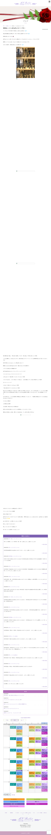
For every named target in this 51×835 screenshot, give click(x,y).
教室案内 (11, 812)
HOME (6, 812)
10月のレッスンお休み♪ (13, 636)
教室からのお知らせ (28, 813)
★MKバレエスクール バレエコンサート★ (12, 712)
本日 (15, 720)
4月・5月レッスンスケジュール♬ (15, 538)
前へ (8, 720)
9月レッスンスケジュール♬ (14, 644)
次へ (22, 720)
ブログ (34, 812)
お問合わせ (45, 812)
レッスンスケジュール (22, 813)
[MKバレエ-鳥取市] (25, 2)
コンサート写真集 (39, 812)
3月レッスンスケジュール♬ (14, 547)
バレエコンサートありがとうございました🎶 (12, 699)
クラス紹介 (17, 812)
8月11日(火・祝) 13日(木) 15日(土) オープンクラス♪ (14, 695)
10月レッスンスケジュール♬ (14, 576)
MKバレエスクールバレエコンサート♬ (11, 708)
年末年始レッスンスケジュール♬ (15, 556)
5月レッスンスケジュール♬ (14, 663)
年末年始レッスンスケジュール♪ (15, 617)
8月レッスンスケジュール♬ (14, 586)
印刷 (13, 795)
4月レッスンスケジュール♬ (14, 672)
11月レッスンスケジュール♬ (14, 566)
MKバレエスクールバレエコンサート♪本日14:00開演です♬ (15, 704)
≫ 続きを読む (44, 544)
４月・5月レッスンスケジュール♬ (15, 596)
